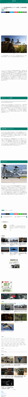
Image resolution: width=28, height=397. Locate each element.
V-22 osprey (6, 210)
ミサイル (15, 342)
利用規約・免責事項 (3, 395)
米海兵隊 (11, 210)
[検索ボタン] (27, 1)
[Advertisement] (14, 23)
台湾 (11, 343)
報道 (8, 70)
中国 (2, 343)
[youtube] (14, 389)
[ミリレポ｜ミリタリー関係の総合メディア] (14, 1)
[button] (3, 12)
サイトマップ (3, 394)
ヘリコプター (7, 342)
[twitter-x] (13, 389)
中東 (5, 343)
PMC (11, 338)
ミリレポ (5, 229)
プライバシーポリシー (4, 393)
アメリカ (9, 210)
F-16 (5, 338)
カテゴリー (2, 350)
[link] (10, 230)
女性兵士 (14, 343)
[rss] (15, 389)
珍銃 (24, 343)
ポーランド (11, 342)
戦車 (18, 343)
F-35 (8, 338)
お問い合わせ (3, 392)
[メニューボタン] (1, 1)
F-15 (2, 338)
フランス (2, 342)
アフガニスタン (18, 338)
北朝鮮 (8, 343)
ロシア (19, 342)
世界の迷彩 (23, 342)
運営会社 (2, 391)
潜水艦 (21, 343)
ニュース (3, 210)
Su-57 (14, 338)
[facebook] (12, 389)
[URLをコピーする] (25, 12)
